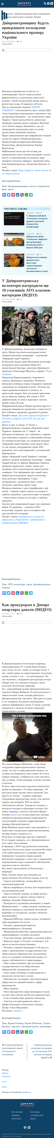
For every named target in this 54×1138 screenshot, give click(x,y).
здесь (29, 833)
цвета (11, 189)
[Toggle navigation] (2, 4)
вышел (14, 814)
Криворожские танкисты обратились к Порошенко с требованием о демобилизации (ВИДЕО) (23, 519)
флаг (4, 189)
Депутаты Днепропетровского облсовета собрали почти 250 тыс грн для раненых (25, 418)
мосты (32, 186)
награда (6, 587)
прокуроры (45, 1026)
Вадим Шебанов (33, 1023)
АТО (10, 584)
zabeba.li (17, 1010)
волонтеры (19, 584)
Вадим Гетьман (15, 1023)
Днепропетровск (41, 584)
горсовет (15, 1026)
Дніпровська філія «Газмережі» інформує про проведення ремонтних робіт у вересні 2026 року (36, 242)
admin (9, 44)
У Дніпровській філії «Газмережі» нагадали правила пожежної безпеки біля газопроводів (36, 221)
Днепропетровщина (18, 186)
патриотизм (43, 186)
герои (29, 584)
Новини (9, 14)
